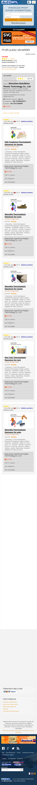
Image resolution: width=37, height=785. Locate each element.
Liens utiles (25, 730)
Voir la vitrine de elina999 (9, 69)
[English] (32, 773)
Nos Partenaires (10, 752)
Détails (13, 59)
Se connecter (12, 758)
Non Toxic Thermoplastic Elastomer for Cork (15, 358)
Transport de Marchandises (11, 711)
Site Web (5, 709)
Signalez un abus (30, 54)
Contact (4, 758)
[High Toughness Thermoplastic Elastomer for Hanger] (18, 133)
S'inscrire (20, 758)
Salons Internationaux (9, 706)
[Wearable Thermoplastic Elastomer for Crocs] (18, 204)
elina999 (8, 106)
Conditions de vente (28, 752)
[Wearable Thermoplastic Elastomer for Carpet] (18, 277)
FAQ (3, 752)
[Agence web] (8, 781)
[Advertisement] (18, 552)
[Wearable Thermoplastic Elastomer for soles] (18, 420)
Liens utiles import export (10, 704)
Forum (19, 752)
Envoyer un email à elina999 (11, 113)
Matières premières (27, 121)
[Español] (34, 773)
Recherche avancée (19, 23)
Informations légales (8, 755)
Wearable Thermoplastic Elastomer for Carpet (15, 287)
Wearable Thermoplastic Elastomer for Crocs (15, 215)
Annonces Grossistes (9, 730)
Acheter (18, 730)
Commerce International (10, 702)
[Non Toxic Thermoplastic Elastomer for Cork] (18, 348)
